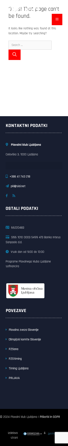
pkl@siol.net (18, 186)
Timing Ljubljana (19, 368)
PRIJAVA (14, 378)
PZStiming (15, 359)
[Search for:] (30, 45)
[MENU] (57, 19)
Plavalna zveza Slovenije (24, 330)
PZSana (13, 349)
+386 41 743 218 (20, 176)
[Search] (14, 55)
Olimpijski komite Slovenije (25, 339)
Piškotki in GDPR (50, 417)
